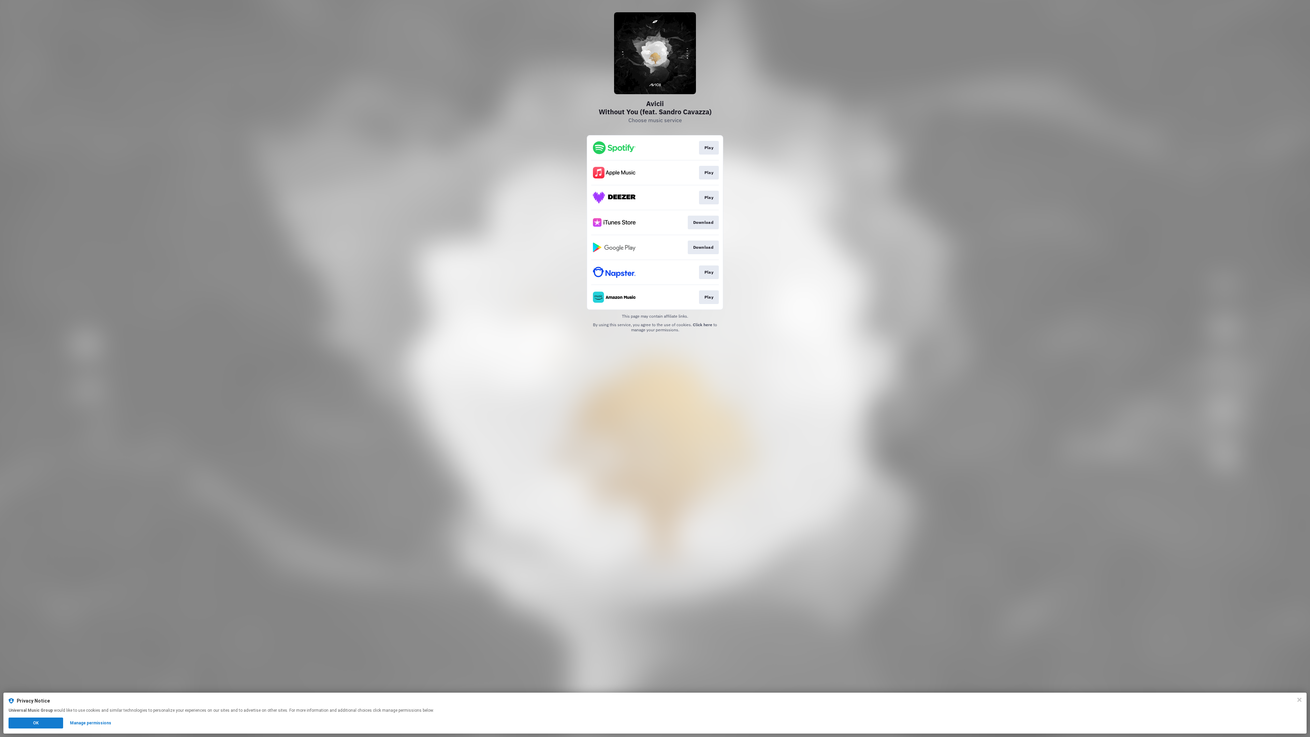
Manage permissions (90, 723)
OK (36, 723)
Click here (702, 324)
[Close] (1299, 699)
